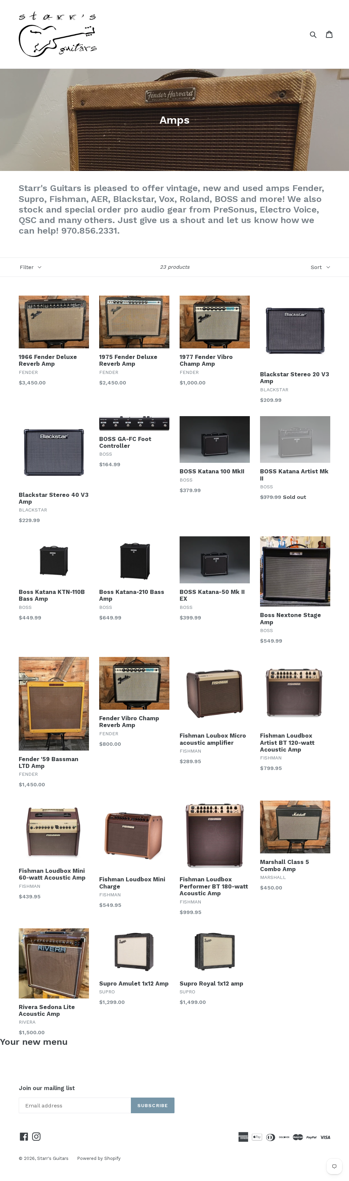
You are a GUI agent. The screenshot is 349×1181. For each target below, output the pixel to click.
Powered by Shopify (99, 1158)
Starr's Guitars (53, 1158)
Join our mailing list (47, 1088)
